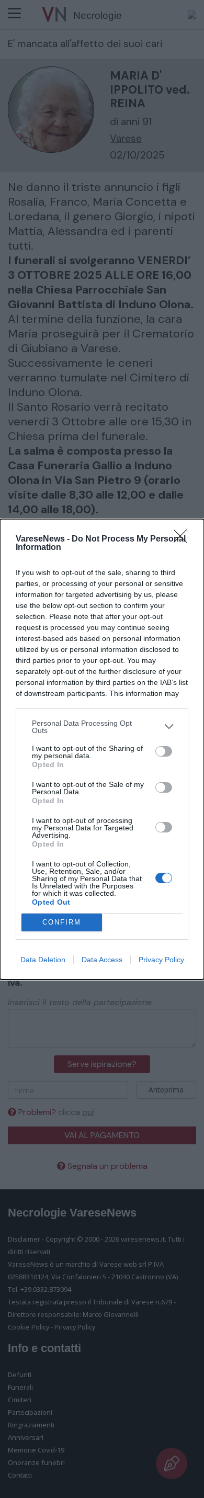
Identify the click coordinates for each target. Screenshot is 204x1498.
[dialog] (102, 749)
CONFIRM (61, 922)
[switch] (163, 751)
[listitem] (102, 726)
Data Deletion (42, 959)
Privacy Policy (161, 959)
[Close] (184, 539)
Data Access (102, 959)
